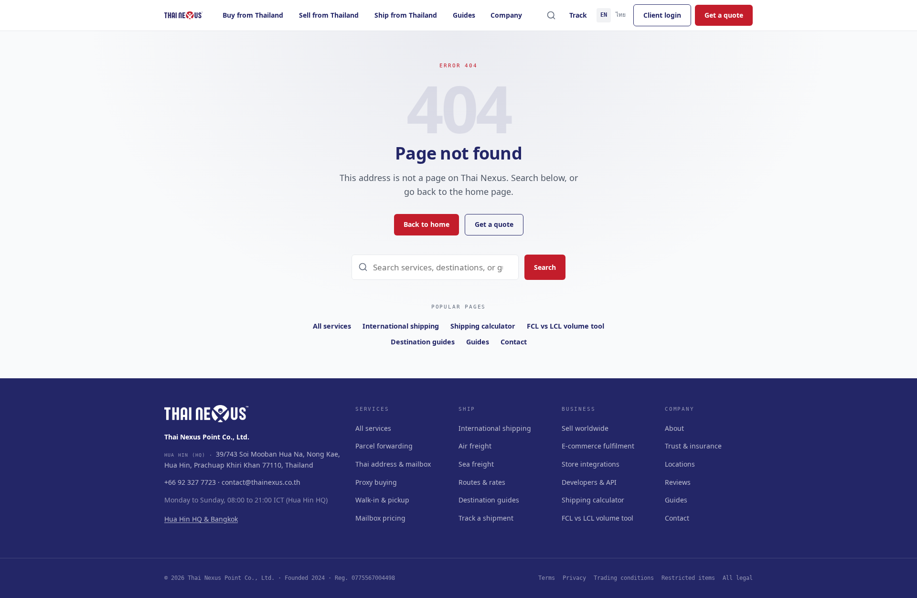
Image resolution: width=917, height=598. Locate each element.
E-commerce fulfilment (598, 445)
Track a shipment (485, 518)
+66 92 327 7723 (190, 482)
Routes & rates (481, 482)
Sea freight (476, 464)
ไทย (621, 14)
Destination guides (423, 341)
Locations (680, 464)
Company (506, 15)
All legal (738, 578)
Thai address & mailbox (393, 464)
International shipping (401, 326)
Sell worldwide (585, 428)
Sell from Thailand (329, 15)
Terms (546, 578)
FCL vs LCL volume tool (565, 326)
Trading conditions (624, 578)
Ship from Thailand (405, 15)
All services (332, 326)
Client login (662, 15)
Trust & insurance (693, 445)
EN (603, 14)
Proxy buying (376, 482)
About (674, 428)
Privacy (574, 578)
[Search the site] (551, 15)
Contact (514, 341)
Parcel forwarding (384, 445)
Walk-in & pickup (382, 499)
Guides (464, 15)
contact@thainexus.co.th (261, 482)
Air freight (474, 445)
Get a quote (723, 15)
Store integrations (590, 464)
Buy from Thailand (253, 15)
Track (578, 15)
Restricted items (688, 578)
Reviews (678, 482)
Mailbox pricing (380, 518)
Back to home (426, 224)
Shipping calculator (482, 326)
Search (545, 267)
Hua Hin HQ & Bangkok (201, 518)
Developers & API (589, 482)
